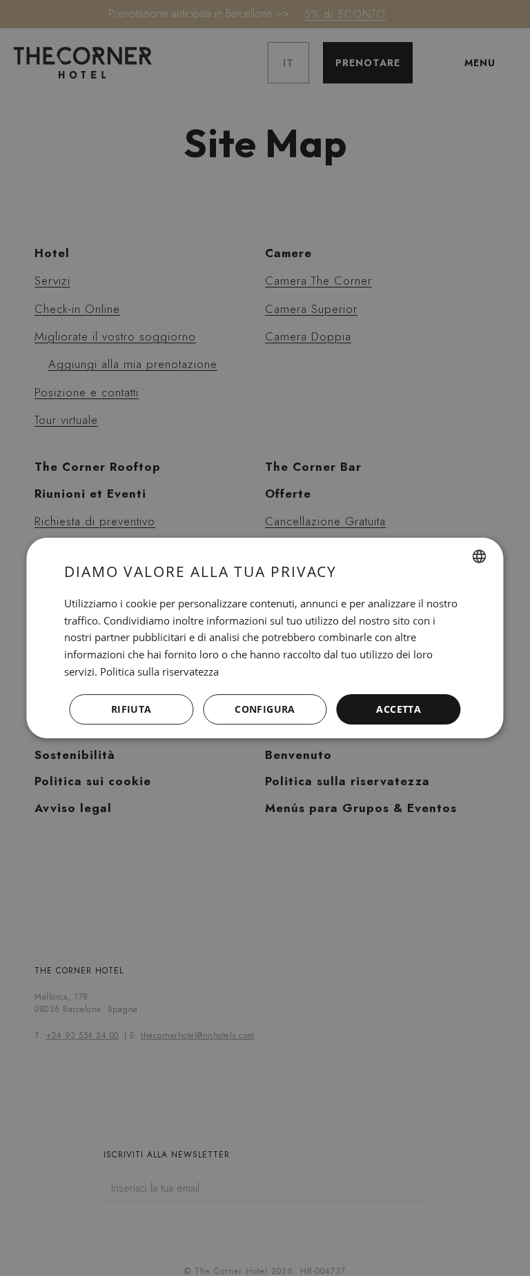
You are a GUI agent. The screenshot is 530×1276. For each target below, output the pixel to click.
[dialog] (264, 638)
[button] (265, 709)
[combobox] (480, 556)
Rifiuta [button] (131, 709)
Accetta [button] (398, 709)
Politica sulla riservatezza (159, 671)
